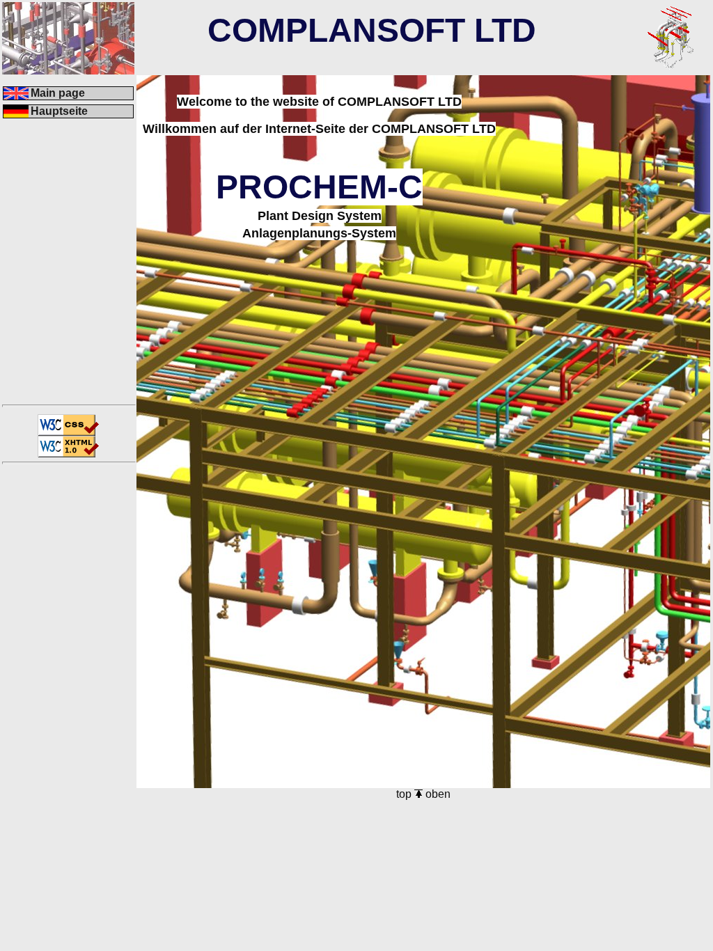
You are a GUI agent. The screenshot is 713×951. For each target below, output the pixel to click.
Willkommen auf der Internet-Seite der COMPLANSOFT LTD (319, 129)
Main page (58, 93)
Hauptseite (59, 111)
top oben (423, 794)
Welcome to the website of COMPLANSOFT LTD (319, 102)
